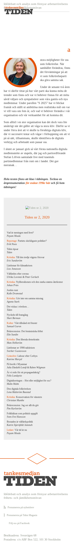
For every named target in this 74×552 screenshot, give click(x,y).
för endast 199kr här (38, 183)
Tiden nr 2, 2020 (37, 217)
